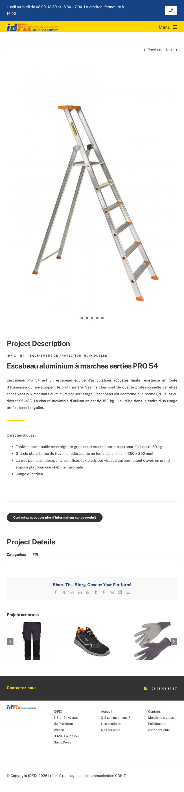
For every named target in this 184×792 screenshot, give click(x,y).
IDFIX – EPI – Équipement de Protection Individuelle (57, 355)
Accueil (106, 711)
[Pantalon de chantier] (31, 624)
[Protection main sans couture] (152, 624)
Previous (154, 50)
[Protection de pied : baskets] (92, 624)
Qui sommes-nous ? (115, 717)
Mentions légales (161, 717)
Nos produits (110, 723)
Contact (154, 711)
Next (170, 50)
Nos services (110, 730)
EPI (35, 554)
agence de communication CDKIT (98, 776)
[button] (10, 641)
